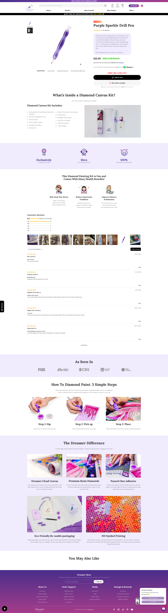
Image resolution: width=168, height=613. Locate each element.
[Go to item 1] (30, 24)
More (131, 10)
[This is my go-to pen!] (32, 240)
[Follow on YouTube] (132, 609)
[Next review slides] (139, 239)
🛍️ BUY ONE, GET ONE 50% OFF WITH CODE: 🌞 (84, 14)
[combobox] (73, 5)
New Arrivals (89, 10)
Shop (48, 10)
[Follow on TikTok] (123, 609)
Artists (67, 10)
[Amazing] (44, 240)
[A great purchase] (101, 240)
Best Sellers (111, 10)
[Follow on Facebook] (114, 609)
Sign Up (99, 581)
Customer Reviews (62, 70)
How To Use (50, 70)
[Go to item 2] (30, 31)
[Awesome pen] (124, 240)
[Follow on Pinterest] (127, 609)
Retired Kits (91, 609)
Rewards (135, 5)
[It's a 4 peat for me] (135, 240)
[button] (163, 608)
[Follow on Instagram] (118, 609)
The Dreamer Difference (78, 70)
